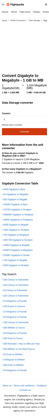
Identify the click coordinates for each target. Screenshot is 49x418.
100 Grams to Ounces (14, 306)
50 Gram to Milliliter (13, 354)
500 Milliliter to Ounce (14, 327)
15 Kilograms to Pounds (15, 311)
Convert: (6, 113)
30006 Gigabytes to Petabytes (18, 219)
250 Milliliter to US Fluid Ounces (19, 349)
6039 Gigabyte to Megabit (15, 224)
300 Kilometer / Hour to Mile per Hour (21, 344)
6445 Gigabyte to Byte (14, 189)
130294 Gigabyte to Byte (15, 204)
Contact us (25, 390)
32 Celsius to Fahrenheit (15, 290)
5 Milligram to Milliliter (14, 359)
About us (7, 385)
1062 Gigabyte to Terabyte (16, 230)
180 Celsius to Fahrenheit (15, 279)
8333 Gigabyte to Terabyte (16, 265)
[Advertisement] (24, 48)
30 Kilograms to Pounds (15, 333)
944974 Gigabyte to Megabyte (18, 250)
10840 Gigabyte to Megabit (16, 245)
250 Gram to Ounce (13, 338)
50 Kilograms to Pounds (15, 317)
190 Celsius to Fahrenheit (15, 322)
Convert (24, 131)
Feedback (42, 385)
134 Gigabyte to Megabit (15, 260)
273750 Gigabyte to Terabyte (17, 209)
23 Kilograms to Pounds (15, 301)
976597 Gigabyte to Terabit (16, 255)
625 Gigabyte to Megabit (15, 199)
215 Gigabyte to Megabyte (16, 235)
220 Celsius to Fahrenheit (15, 295)
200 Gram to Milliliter (13, 365)
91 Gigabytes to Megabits (15, 194)
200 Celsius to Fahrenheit (15, 285)
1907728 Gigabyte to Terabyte (18, 240)
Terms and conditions (24, 385)
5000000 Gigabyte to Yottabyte (18, 214)
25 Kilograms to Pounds (15, 370)
